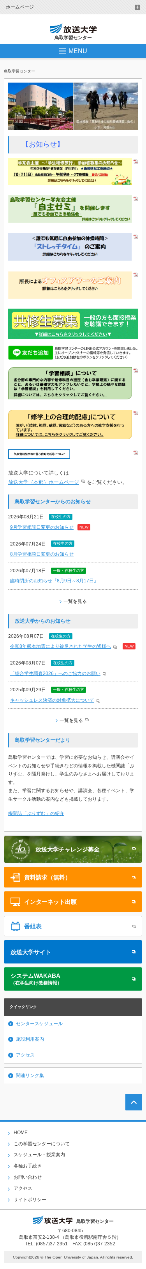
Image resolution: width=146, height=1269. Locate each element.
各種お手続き (28, 1166)
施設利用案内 (30, 1039)
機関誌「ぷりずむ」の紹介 (36, 813)
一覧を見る (75, 601)
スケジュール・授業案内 (39, 1154)
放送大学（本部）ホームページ (43, 482)
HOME (21, 1132)
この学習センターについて (42, 1143)
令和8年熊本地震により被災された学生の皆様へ (60, 646)
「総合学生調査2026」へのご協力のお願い (55, 673)
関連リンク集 (30, 1075)
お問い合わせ (28, 1177)
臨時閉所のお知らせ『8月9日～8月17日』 (54, 581)
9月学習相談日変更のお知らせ (42, 527)
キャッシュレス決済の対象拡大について (52, 700)
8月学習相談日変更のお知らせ (42, 554)
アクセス (25, 1055)
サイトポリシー (30, 1199)
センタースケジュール (39, 1023)
